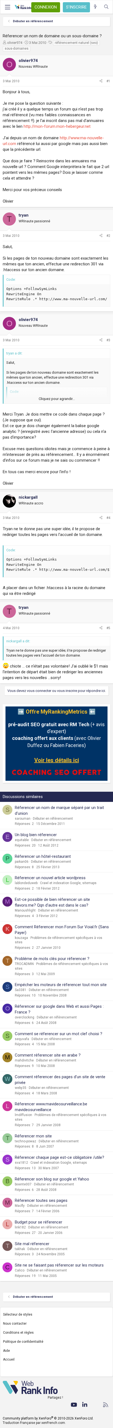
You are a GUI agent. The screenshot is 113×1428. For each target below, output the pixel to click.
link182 (20, 1227)
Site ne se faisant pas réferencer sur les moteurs (59, 1265)
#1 (108, 81)
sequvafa (22, 1039)
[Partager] (100, 81)
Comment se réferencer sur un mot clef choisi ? (58, 1033)
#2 (108, 236)
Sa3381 (20, 990)
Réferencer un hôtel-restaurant (43, 856)
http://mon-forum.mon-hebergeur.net (57, 126)
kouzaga (21, 938)
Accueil (9, 1359)
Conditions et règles (18, 1333)
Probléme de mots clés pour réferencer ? (52, 958)
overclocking (24, 1017)
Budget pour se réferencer (38, 1222)
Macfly (20, 1206)
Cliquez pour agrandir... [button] (57, 399)
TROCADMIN (24, 964)
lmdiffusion (23, 1115)
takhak (20, 1249)
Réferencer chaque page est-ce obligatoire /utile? (59, 1157)
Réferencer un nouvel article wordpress (50, 877)
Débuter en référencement (53, 819)
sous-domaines (17, 48)
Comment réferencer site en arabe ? (48, 1055)
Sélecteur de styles (17, 1314)
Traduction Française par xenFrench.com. (34, 1423)
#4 (108, 518)
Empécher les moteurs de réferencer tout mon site (61, 984)
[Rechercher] (106, 7)
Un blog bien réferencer (36, 834)
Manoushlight (25, 910)
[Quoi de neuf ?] (95, 7)
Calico (19, 1270)
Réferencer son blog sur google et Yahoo (52, 1179)
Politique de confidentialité (23, 1342)
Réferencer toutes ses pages (41, 1200)
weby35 (20, 1088)
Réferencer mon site (33, 1136)
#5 (108, 628)
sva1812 (21, 1163)
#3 (108, 340)
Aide (6, 1351)
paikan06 (22, 862)
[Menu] (7, 7)
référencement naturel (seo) (76, 43)
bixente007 (23, 1184)
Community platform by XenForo (48, 1418)
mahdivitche (24, 1060)
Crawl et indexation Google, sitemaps (68, 883)
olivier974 (14, 43)
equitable (22, 840)
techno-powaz (25, 1141)
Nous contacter (15, 1323)
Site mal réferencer (32, 1243)
